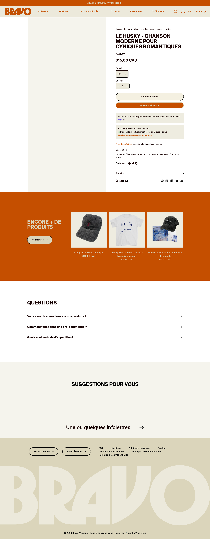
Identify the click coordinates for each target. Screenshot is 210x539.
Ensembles (136, 11)
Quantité (119, 81)
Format (119, 68)
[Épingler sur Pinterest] (129, 163)
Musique (63, 11)
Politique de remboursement (147, 451)
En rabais (116, 11)
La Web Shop (139, 533)
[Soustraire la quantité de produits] (126, 86)
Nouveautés (38, 240)
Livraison (116, 448)
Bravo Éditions (75, 451)
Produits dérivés (89, 11)
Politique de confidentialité (113, 455)
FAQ (101, 448)
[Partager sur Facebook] (136, 163)
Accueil (119, 29)
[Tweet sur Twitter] (132, 163)
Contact (162, 448)
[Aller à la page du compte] (183, 11)
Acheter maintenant (150, 105)
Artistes (42, 11)
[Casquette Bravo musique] (89, 229)
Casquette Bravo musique (88, 252)
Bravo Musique (42, 451)
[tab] (150, 173)
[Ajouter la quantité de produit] (118, 86)
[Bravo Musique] (18, 11)
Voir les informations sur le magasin (135, 135)
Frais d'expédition (124, 144)
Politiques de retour (139, 448)
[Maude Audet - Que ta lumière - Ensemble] (165, 229)
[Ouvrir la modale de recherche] (175, 11)
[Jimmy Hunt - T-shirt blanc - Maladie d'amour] (127, 229)
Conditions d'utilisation (111, 451)
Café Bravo (158, 11)
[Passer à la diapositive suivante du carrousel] (185, 229)
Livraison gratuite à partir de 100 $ (104, 3)
